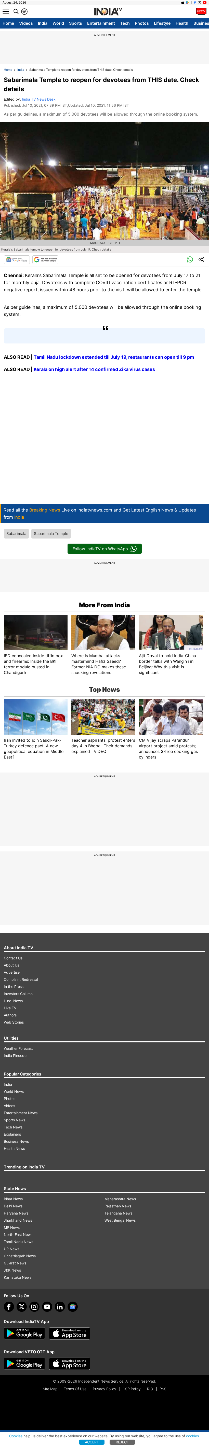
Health (182, 23)
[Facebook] (9, 1307)
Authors (10, 1015)
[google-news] (73, 1307)
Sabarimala (16, 533)
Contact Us (13, 958)
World (58, 23)
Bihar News (13, 1199)
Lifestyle (162, 23)
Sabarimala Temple (51, 533)
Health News (14, 1148)
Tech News (13, 1127)
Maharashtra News (120, 1199)
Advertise (12, 972)
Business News (16, 1141)
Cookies (15, 1436)
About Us (11, 965)
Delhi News (13, 1206)
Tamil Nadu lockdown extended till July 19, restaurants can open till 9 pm (114, 357)
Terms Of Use (75, 1389)
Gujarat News (15, 1263)
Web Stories (14, 1022)
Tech (125, 23)
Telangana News (118, 1213)
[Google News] (17, 259)
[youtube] (47, 1307)
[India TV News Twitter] (200, 2)
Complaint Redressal (21, 979)
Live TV (10, 1008)
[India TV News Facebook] (195, 2)
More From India (104, 605)
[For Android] (24, 1364)
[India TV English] (108, 12)
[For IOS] (69, 1364)
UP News (11, 1249)
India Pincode (15, 1055)
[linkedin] (60, 1307)
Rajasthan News (117, 1206)
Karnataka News (17, 1277)
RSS (163, 1389)
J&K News (12, 1270)
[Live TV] (201, 11)
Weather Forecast (18, 1048)
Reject (122, 1442)
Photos (142, 23)
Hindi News (13, 1001)
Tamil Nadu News (18, 1241)
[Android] (187, 2)
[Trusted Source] (45, 259)
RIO (150, 1389)
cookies (192, 1436)
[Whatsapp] (190, 259)
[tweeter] (22, 1307)
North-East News (18, 1234)
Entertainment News (20, 1113)
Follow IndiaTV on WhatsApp (100, 548)
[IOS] (183, 2)
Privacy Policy (104, 1389)
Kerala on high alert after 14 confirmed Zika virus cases (94, 369)
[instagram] (34, 1307)
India (42, 23)
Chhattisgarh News (20, 1256)
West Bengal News (120, 1220)
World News (14, 1091)
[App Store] (69, 1333)
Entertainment (101, 23)
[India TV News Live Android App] (24, 1333)
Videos (26, 23)
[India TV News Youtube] (204, 2)
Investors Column (18, 993)
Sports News (14, 1120)
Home (8, 23)
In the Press (13, 986)
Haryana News (16, 1213)
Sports (75, 23)
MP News (12, 1227)
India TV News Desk (39, 99)
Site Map (50, 1389)
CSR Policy (132, 1389)
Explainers (12, 1134)
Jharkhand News (18, 1220)
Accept (92, 1442)
